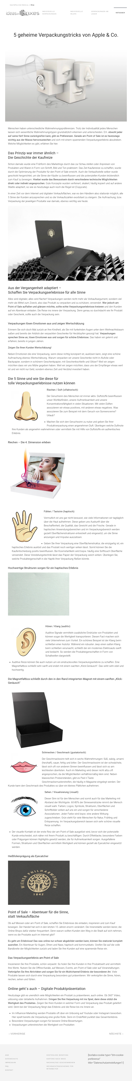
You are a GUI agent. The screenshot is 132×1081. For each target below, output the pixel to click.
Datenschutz (52, 4)
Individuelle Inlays (76, 13)
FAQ (76, 4)
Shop (32, 5)
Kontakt (84, 4)
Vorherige (17, 1033)
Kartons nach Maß (56, 1059)
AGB (41, 4)
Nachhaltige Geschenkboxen (61, 1062)
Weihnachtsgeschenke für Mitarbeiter (60, 1067)
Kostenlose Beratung (57, 1055)
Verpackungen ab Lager (99, 13)
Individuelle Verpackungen (49, 13)
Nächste (115, 1033)
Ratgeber (120, 13)
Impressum (66, 4)
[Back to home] (22, 13)
